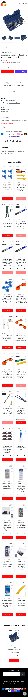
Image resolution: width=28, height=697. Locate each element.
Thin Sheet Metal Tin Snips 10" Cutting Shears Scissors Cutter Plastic (20, 412)
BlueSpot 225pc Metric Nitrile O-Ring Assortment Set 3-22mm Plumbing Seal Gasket (20, 565)
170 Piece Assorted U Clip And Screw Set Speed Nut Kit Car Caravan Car (21, 525)
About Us (13, 681)
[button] (24, 21)
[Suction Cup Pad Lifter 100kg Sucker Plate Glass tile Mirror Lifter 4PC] (7, 174)
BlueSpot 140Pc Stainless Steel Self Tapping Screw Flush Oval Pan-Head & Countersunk (21, 487)
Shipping (8, 62)
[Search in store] (23, 3)
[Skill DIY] (4, 3)
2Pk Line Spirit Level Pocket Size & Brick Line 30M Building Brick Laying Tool (21, 374)
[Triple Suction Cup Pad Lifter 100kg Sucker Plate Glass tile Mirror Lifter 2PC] (7, 286)
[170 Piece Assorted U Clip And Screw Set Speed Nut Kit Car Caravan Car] (21, 512)
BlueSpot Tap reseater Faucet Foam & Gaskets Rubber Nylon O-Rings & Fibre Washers (7, 526)
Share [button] (4, 127)
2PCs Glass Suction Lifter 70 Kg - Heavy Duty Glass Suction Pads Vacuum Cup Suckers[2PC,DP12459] (21, 337)
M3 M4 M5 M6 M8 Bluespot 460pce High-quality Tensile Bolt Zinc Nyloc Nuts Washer (7, 603)
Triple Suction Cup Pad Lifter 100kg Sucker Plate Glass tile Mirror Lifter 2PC (7, 299)
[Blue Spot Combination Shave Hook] (21, 436)
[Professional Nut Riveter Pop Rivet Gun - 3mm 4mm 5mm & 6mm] (7, 212)
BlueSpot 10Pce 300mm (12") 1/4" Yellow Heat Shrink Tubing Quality (21, 603)
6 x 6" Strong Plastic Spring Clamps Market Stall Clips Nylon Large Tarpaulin (7, 449)
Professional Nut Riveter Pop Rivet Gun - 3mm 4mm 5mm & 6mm (7, 224)
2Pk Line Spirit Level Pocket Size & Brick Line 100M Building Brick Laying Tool (21, 187)
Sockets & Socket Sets (14, 103)
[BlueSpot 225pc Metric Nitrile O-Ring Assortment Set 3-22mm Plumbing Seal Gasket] (21, 551)
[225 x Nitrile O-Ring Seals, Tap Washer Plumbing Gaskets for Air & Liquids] (7, 551)
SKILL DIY (10, 630)
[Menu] (26, 3)
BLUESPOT (18, 428)
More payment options (20, 75)
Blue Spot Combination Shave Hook (21, 447)
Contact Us (7, 681)
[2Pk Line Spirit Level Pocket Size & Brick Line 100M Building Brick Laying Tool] (21, 174)
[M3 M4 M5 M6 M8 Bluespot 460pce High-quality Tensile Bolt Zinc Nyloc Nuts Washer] (7, 590)
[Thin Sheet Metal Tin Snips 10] (21, 399)
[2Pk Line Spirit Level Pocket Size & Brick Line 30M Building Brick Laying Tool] (21, 361)
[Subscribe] (22, 674)
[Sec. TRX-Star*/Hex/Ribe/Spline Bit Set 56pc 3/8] (14, 638)
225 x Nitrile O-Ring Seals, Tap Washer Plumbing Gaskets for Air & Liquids (7, 564)
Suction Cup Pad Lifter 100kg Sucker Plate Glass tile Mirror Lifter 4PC (7, 187)
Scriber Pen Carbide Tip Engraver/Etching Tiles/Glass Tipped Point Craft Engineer (7, 412)
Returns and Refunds (19, 684)
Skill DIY (16, 694)
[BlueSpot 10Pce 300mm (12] (21, 590)
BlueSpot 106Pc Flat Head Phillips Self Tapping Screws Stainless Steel (7, 486)
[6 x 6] (7, 436)
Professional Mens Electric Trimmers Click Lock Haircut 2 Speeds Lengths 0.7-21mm (7, 337)
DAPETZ (3, 166)
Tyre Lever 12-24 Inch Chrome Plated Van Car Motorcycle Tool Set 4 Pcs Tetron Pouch (21, 225)
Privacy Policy (20, 681)
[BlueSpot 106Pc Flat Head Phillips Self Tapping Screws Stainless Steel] (7, 473)
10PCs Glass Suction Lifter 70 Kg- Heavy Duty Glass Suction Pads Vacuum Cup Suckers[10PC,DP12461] (20, 299)
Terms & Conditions (8, 684)
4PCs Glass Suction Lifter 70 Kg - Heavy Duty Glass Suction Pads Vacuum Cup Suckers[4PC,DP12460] (7, 374)
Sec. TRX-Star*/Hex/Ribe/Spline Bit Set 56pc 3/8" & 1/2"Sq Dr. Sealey (14, 650)
